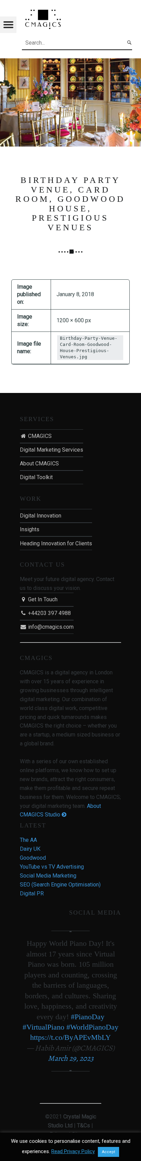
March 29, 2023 (70, 1058)
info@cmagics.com (50, 627)
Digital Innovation (40, 515)
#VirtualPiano (43, 1027)
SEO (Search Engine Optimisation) (60, 884)
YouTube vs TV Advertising (52, 866)
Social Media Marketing (48, 875)
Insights (29, 529)
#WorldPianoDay (92, 1027)
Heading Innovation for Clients (56, 543)
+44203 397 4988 (49, 613)
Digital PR (32, 893)
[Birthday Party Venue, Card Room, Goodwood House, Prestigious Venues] (70, 62)
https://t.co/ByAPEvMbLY (70, 1037)
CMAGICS (39, 436)
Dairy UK (30, 849)
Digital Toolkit (36, 477)
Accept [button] (108, 1152)
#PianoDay (87, 1016)
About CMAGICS (39, 463)
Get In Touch (42, 599)
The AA (28, 840)
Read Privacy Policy (73, 1151)
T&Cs (83, 1125)
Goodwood (33, 858)
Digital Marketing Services (51, 449)
